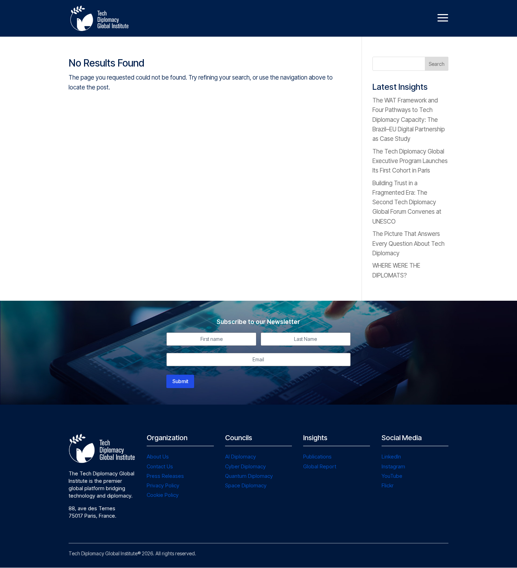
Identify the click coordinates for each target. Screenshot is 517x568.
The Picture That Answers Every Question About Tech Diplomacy (408, 243)
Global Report (319, 466)
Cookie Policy (163, 495)
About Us (158, 456)
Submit (180, 381)
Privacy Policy (163, 485)
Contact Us (160, 466)
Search (437, 64)
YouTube (392, 476)
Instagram (393, 466)
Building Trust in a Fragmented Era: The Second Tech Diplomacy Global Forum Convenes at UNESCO (406, 202)
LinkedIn (391, 456)
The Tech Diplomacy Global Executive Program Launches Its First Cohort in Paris (410, 161)
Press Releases (165, 476)
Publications (317, 456)
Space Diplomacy (246, 485)
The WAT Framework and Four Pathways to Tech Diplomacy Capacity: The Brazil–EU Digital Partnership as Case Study (408, 119)
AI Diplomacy (240, 456)
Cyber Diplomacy (245, 466)
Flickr (388, 485)
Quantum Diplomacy (249, 476)
